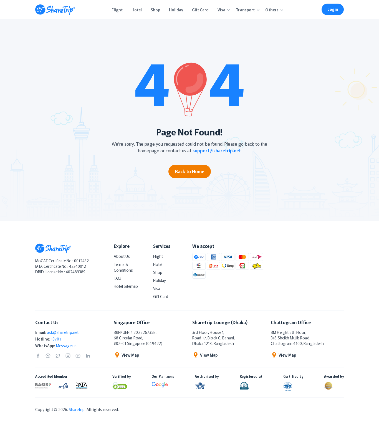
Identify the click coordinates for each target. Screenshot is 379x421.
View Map (130, 355)
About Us (122, 256)
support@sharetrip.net (217, 150)
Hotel (157, 264)
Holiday (159, 280)
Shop (157, 272)
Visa (156, 288)
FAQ (117, 278)
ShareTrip (77, 409)
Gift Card (160, 296)
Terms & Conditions (123, 267)
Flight (158, 256)
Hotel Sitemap (126, 286)
